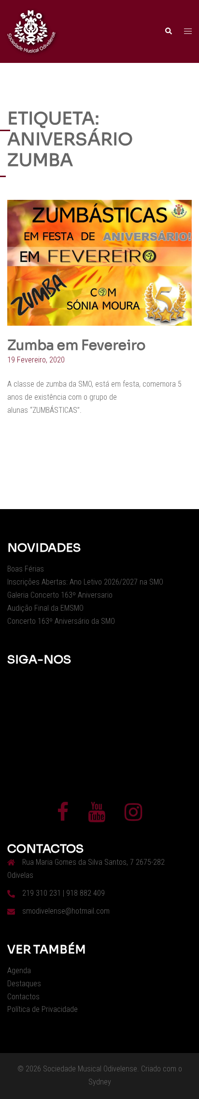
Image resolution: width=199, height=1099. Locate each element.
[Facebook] (63, 816)
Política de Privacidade (42, 1009)
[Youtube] (96, 816)
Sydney (99, 1081)
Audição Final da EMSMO (45, 608)
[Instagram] (133, 816)
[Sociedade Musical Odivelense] (31, 30)
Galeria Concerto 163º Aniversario (60, 595)
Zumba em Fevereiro (76, 345)
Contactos (23, 996)
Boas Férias (25, 568)
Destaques (24, 983)
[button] (168, 31)
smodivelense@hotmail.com (66, 911)
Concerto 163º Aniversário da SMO (61, 621)
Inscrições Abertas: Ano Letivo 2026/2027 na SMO (85, 582)
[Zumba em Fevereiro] (99, 262)
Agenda (19, 970)
